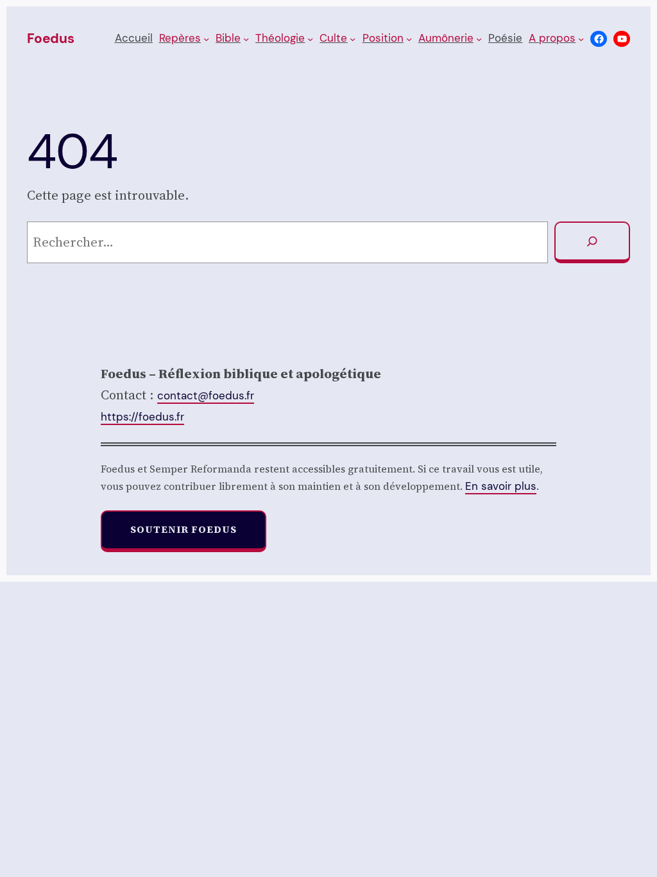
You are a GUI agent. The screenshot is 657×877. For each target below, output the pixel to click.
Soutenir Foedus (183, 529)
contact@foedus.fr (205, 395)
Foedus (50, 38)
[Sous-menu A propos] (581, 39)
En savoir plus (500, 486)
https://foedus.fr (142, 417)
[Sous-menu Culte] (352, 39)
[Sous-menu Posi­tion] (409, 39)
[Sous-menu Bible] (246, 39)
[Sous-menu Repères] (206, 39)
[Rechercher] (592, 242)
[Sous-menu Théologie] (310, 39)
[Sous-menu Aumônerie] (479, 39)
